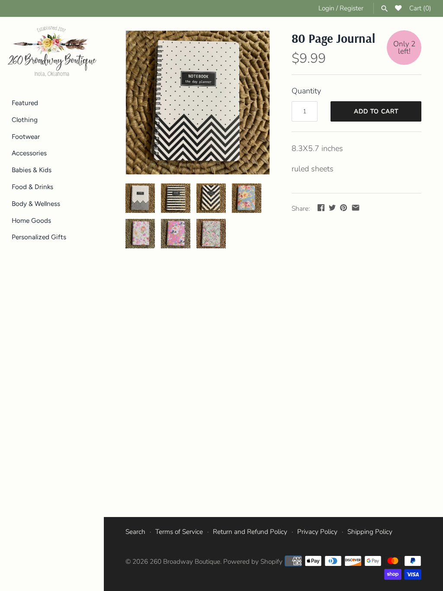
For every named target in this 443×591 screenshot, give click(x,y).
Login (326, 8)
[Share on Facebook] (321, 207)
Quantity (306, 91)
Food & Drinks (32, 187)
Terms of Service (179, 531)
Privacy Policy (317, 531)
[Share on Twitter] (332, 207)
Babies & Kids (31, 170)
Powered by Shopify (252, 561)
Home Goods (31, 220)
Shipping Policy (369, 531)
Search (135, 531)
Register (351, 8)
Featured (25, 103)
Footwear (26, 136)
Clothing (25, 120)
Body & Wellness (36, 203)
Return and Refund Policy (250, 531)
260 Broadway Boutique (185, 561)
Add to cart (376, 111)
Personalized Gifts (39, 237)
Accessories (29, 153)
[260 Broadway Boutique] (52, 51)
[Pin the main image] (343, 207)
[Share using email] (355, 207)
